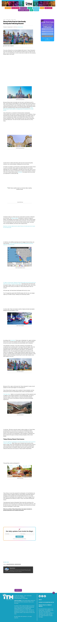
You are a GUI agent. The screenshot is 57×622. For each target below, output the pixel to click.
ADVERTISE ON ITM (49, 602)
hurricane (20, 172)
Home (4, 19)
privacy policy (41, 610)
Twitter (45, 596)
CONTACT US (42, 602)
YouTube (40, 596)
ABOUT (40, 599)
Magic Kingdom (14, 218)
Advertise (36, 10)
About (31, 10)
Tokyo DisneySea (17, 564)
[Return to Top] (54, 593)
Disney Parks (13, 19)
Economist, (13, 340)
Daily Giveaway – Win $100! (23, 10)
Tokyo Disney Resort (10, 564)
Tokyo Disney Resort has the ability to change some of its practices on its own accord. (18, 109)
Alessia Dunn (20, 27)
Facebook (42, 596)
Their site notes (6, 394)
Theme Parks (8, 19)
